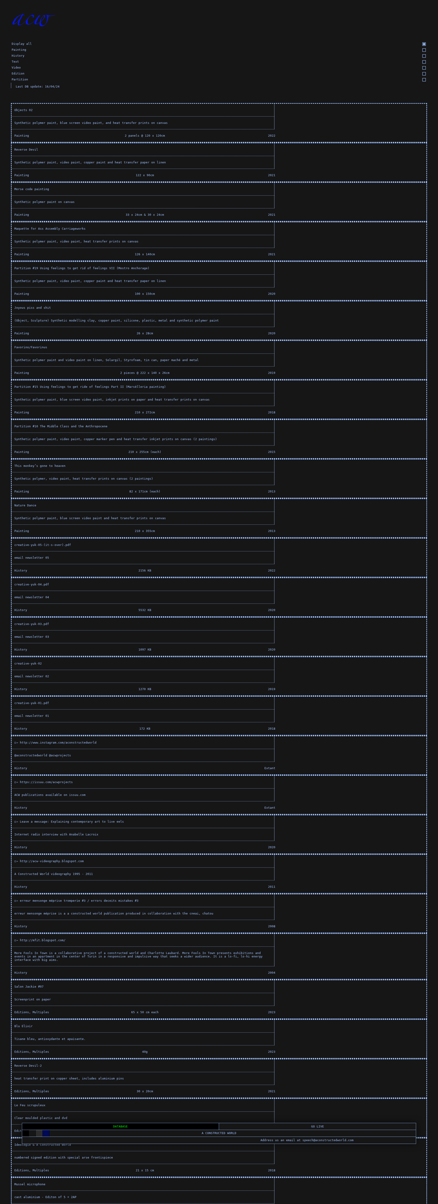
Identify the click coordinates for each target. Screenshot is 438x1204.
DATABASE (120, 1126)
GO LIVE (317, 1126)
